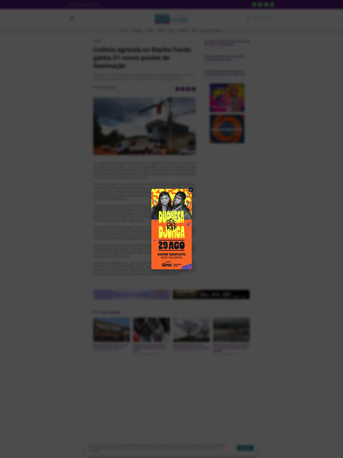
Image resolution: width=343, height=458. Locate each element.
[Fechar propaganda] (190, 189)
